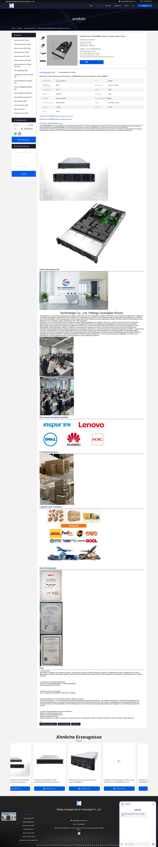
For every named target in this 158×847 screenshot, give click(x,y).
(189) (22, 48)
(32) (23, 82)
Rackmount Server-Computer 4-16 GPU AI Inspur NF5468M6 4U (25, 781)
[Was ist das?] (15, 134)
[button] (13, 765)
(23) (23, 97)
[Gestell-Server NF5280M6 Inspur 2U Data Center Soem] (62, 50)
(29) (21, 113)
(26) (22, 60)
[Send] (153, 844)
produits (19, 28)
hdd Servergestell (64, 724)
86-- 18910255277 (146, 1)
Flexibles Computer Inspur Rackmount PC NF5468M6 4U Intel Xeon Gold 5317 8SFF (95, 781)
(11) (19, 109)
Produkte (99, 5)
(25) (23, 76)
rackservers (75, 724)
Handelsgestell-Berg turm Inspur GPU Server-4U (131, 781)
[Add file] (122, 844)
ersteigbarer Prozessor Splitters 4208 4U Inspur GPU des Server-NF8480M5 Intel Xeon (61, 781)
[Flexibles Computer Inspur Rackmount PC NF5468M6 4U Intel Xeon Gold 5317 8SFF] (96, 761)
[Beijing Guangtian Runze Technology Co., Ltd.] (11, 5)
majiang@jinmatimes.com (128, 1)
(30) (21, 70)
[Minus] (153, 804)
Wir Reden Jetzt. (24, 140)
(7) (23, 93)
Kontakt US (117, 5)
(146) (21, 52)
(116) (22, 44)
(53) (21, 105)
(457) (21, 40)
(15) (20, 101)
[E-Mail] (19, 134)
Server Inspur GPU (29, 28)
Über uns (108, 5)
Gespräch (145, 5)
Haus (91, 5)
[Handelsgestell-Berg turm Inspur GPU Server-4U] (131, 761)
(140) (22, 65)
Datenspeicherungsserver (48, 724)
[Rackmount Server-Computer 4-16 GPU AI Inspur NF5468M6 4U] (26, 761)
